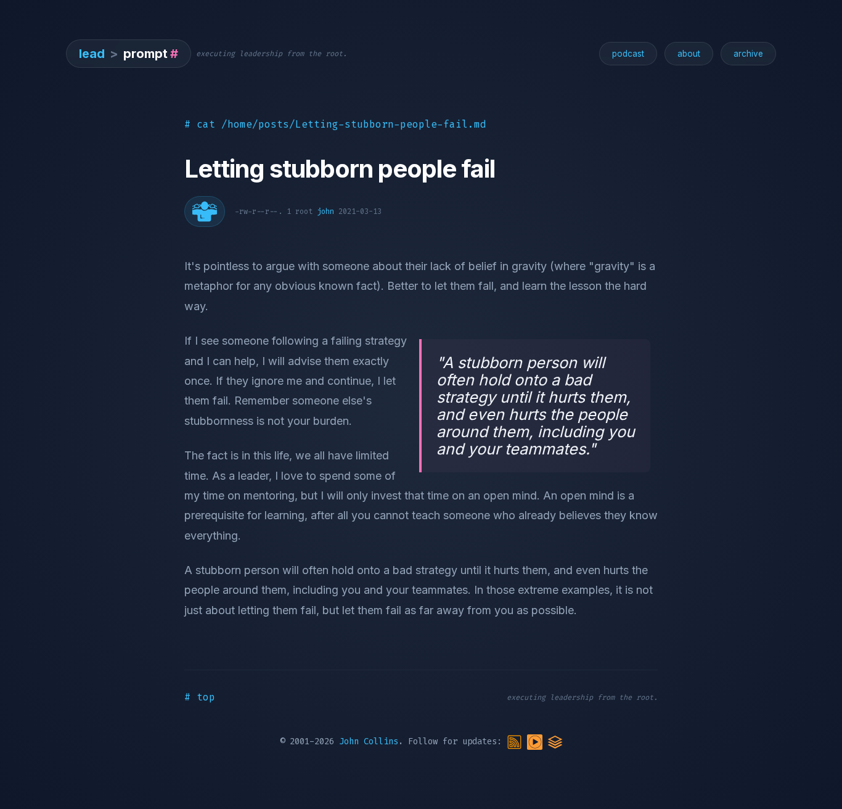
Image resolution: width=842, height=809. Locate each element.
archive (748, 54)
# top (199, 697)
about (688, 54)
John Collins (368, 741)
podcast (628, 54)
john (325, 211)
